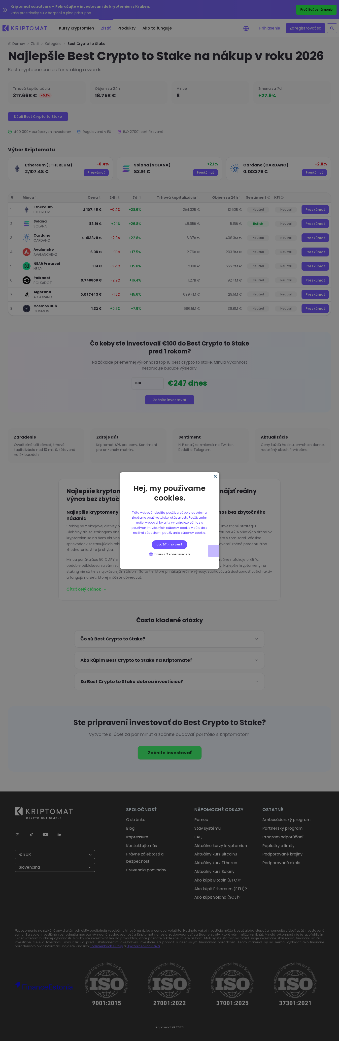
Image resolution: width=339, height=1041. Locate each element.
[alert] (169, 520)
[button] (169, 554)
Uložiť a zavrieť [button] (169, 544)
